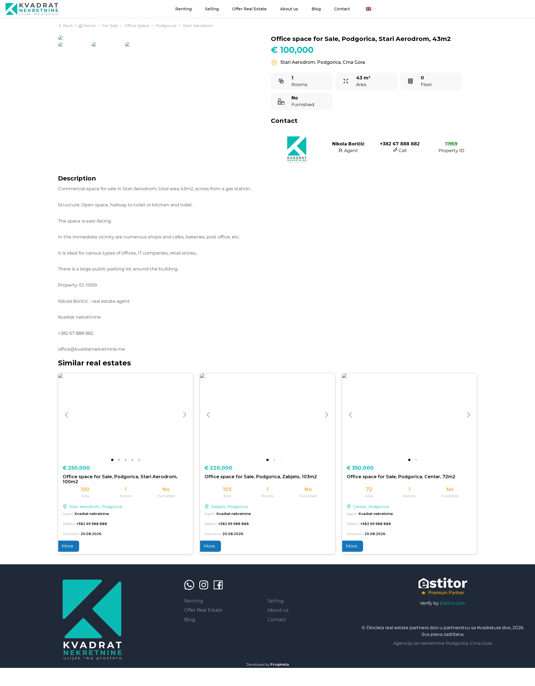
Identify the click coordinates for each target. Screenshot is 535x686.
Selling (276, 601)
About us (278, 610)
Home (88, 25)
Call (402, 150)
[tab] (112, 460)
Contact (277, 619)
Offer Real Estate (203, 610)
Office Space (137, 25)
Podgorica (166, 25)
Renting (193, 601)
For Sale (110, 25)
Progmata (279, 664)
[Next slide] (184, 415)
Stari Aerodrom (198, 25)
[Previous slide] (67, 415)
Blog (189, 619)
